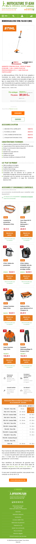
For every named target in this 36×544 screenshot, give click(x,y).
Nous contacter (18, 531)
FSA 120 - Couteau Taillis (9, 414)
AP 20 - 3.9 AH (22, 406)
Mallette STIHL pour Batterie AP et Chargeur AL (26, 308)
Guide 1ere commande (18, 528)
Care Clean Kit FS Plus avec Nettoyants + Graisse (25, 223)
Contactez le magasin (27, 196)
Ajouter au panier (9, 234)
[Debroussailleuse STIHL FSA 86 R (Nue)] (18, 43)
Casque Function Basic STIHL (13, 137)
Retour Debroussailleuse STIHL (18, 480)
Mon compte (22, 16)
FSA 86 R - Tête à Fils (9, 409)
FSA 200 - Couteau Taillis (9, 426)
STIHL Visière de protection (12, 134)
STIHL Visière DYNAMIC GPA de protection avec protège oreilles (25, 266)
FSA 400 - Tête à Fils (10, 440)
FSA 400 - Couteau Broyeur (10, 438)
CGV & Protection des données (18, 536)
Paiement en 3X (18, 525)
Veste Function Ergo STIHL (8, 348)
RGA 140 (9, 443)
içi (31, 468)
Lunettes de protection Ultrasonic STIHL (8, 222)
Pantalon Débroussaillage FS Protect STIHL (26, 349)
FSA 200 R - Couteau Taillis (10, 432)
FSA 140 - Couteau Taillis (9, 420)
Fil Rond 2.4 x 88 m (10, 132)
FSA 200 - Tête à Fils (10, 429)
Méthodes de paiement (18, 522)
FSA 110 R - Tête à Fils (10, 412)
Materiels (18, 512)
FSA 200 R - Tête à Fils (10, 435)
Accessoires (18, 517)
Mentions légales (18, 533)
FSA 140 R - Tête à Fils (10, 423)
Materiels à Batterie (18, 514)
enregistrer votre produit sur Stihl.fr (19, 466)
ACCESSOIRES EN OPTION (10, 124)
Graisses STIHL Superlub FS (12, 129)
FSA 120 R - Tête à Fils (10, 417)
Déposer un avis (13, 109)
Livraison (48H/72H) (18, 520)
